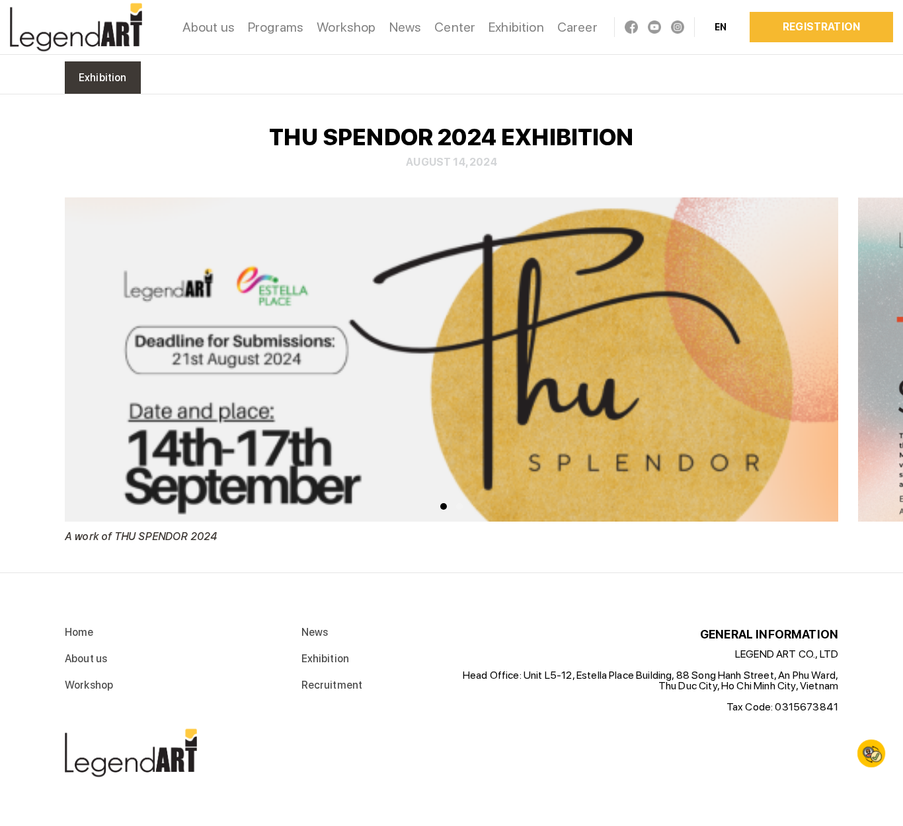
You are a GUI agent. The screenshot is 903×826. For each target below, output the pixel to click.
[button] (443, 506)
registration (821, 26)
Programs (275, 27)
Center (454, 27)
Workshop (346, 27)
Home (79, 632)
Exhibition (516, 27)
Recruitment (332, 685)
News (405, 27)
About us (208, 27)
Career (577, 27)
